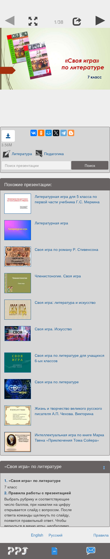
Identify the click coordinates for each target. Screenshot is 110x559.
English (37, 535)
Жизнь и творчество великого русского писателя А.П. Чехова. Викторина (68, 410)
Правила (101, 535)
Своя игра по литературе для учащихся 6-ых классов (69, 358)
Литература (22, 153)
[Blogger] (71, 133)
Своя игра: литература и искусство (65, 302)
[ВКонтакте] (33, 133)
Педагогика (54, 153)
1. (5, 480)
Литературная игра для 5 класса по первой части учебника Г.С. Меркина (67, 199)
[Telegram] (63, 133)
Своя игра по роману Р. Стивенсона (66, 249)
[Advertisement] (55, 6)
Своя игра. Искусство (53, 328)
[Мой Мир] (48, 133)
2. (5, 492)
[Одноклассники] (41, 133)
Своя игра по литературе (57, 381)
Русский (55, 535)
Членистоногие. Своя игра (58, 275)
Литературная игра (51, 222)
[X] (56, 133)
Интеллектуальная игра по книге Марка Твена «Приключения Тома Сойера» (69, 437)
